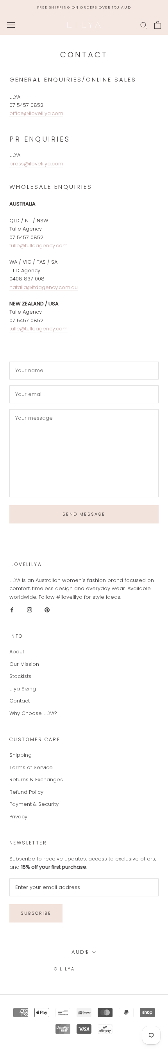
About (16, 651)
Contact (19, 700)
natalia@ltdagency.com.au (43, 287)
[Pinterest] (47, 609)
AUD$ (80, 952)
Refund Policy (26, 792)
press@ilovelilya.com (36, 163)
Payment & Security (34, 804)
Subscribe (36, 913)
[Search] (143, 24)
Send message (84, 514)
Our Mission (24, 664)
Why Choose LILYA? (33, 713)
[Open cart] (157, 25)
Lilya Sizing (22, 688)
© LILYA (64, 969)
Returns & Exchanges (36, 779)
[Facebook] (11, 609)
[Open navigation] (11, 25)
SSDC (107, 968)
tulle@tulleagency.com (38, 245)
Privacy (18, 816)
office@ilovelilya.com (36, 113)
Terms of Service (31, 767)
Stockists (20, 676)
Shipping (20, 755)
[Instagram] (29, 609)
